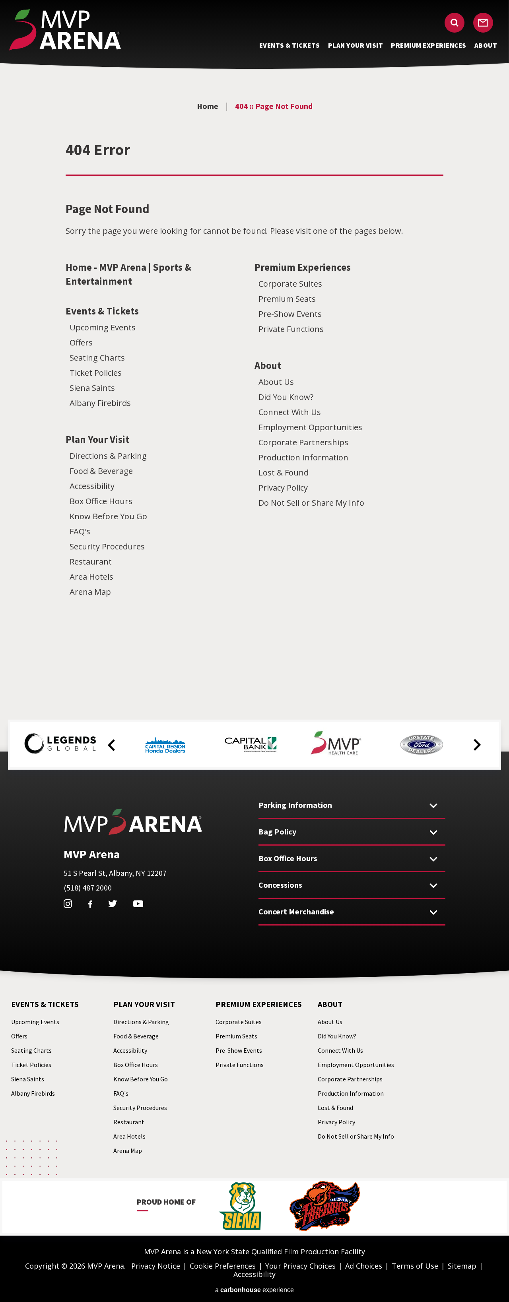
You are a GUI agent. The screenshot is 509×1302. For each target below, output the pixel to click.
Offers (81, 342)
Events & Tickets (102, 311)
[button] (111, 745)
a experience (254, 1289)
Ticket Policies (96, 372)
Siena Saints (92, 387)
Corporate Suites (290, 283)
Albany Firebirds (100, 403)
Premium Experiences (302, 267)
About (267, 365)
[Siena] (240, 1207)
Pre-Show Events (290, 314)
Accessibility (92, 486)
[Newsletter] (483, 23)
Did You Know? (285, 397)
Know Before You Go (108, 516)
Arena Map (90, 591)
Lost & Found (283, 472)
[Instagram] (68, 904)
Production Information (303, 457)
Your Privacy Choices (300, 1266)
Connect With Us (289, 412)
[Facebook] (90, 904)
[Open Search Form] (454, 23)
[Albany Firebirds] (324, 1207)
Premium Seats (287, 298)
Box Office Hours (101, 501)
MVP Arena (65, 29)
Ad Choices (363, 1266)
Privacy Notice (155, 1266)
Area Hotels (91, 576)
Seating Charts (97, 357)
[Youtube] (138, 904)
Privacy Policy (283, 487)
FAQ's (80, 531)
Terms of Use (415, 1266)
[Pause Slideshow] (478, 730)
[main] (254, 380)
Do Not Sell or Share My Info (311, 502)
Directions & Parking (108, 455)
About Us (276, 381)
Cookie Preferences (223, 1266)
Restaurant (91, 561)
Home (207, 106)
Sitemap (462, 1266)
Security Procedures (107, 546)
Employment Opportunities (310, 427)
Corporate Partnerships (303, 442)
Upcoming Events (103, 327)
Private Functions (291, 329)
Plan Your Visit (97, 439)
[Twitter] (112, 904)
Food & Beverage (101, 471)
